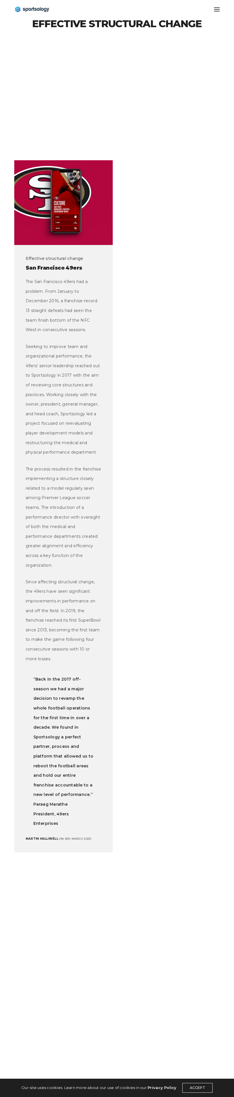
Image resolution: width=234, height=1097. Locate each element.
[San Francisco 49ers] (63, 202)
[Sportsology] (32, 9)
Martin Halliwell (42, 839)
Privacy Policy (162, 1087)
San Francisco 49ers (54, 268)
